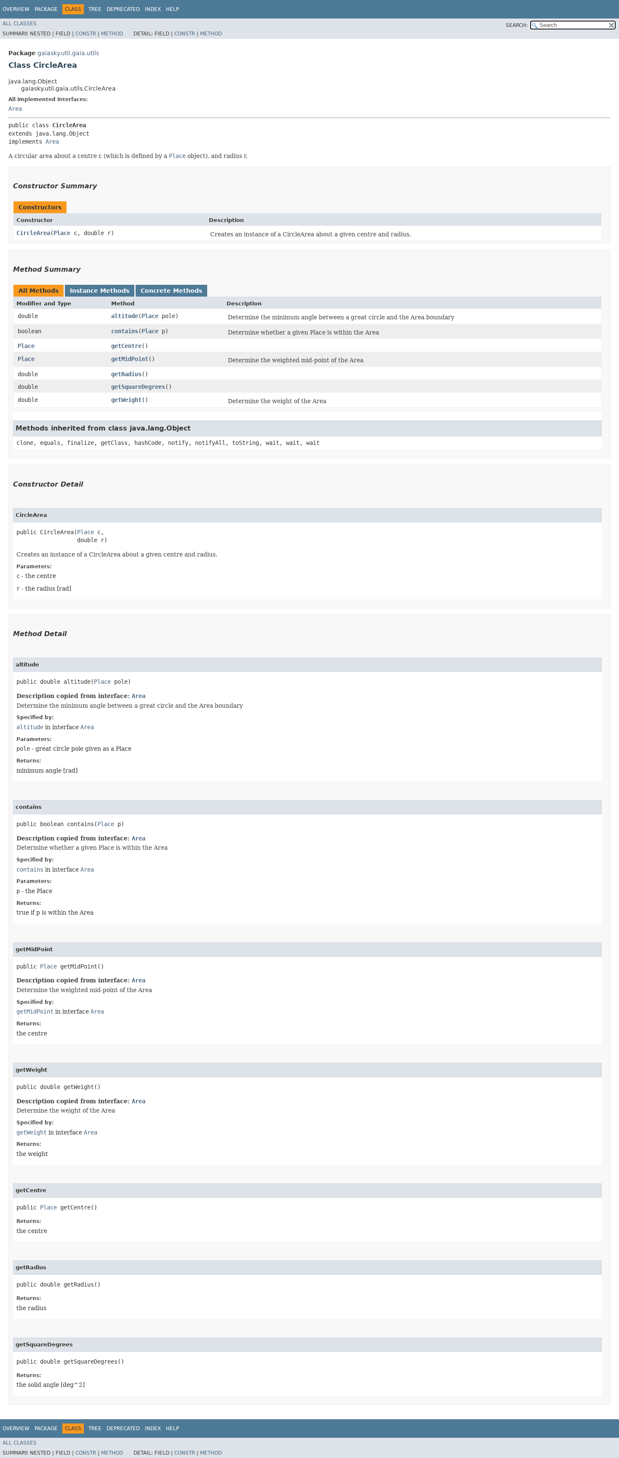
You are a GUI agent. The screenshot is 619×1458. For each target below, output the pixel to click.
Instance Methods (99, 290)
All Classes (20, 24)
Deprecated (123, 9)
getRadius (126, 374)
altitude (124, 316)
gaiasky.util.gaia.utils (68, 53)
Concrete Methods (171, 290)
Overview (16, 9)
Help (172, 9)
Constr (85, 34)
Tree (94, 9)
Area (15, 108)
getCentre (126, 345)
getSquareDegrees (138, 386)
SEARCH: (517, 25)
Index (153, 9)
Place (61, 233)
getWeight (126, 399)
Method (112, 34)
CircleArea (33, 233)
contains (124, 331)
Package (46, 9)
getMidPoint (129, 359)
